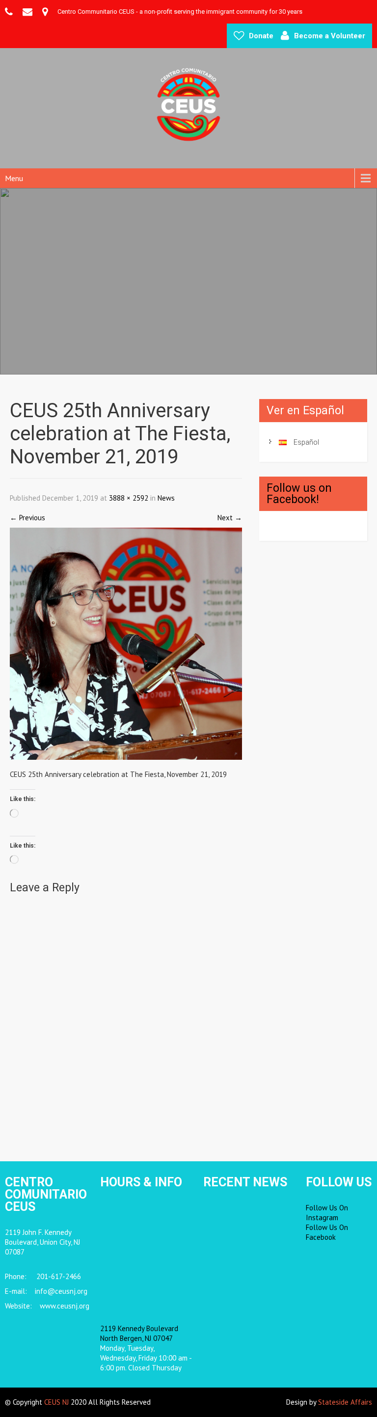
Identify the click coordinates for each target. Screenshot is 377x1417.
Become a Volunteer (329, 35)
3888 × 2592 (128, 498)
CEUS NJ (56, 1402)
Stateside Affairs (345, 1402)
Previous (27, 517)
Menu (14, 178)
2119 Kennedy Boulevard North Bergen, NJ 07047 (139, 1333)
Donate (261, 35)
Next (229, 517)
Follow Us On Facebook (327, 1232)
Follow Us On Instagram (327, 1212)
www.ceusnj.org (64, 1305)
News (166, 498)
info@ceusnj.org (61, 1291)
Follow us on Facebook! (299, 493)
